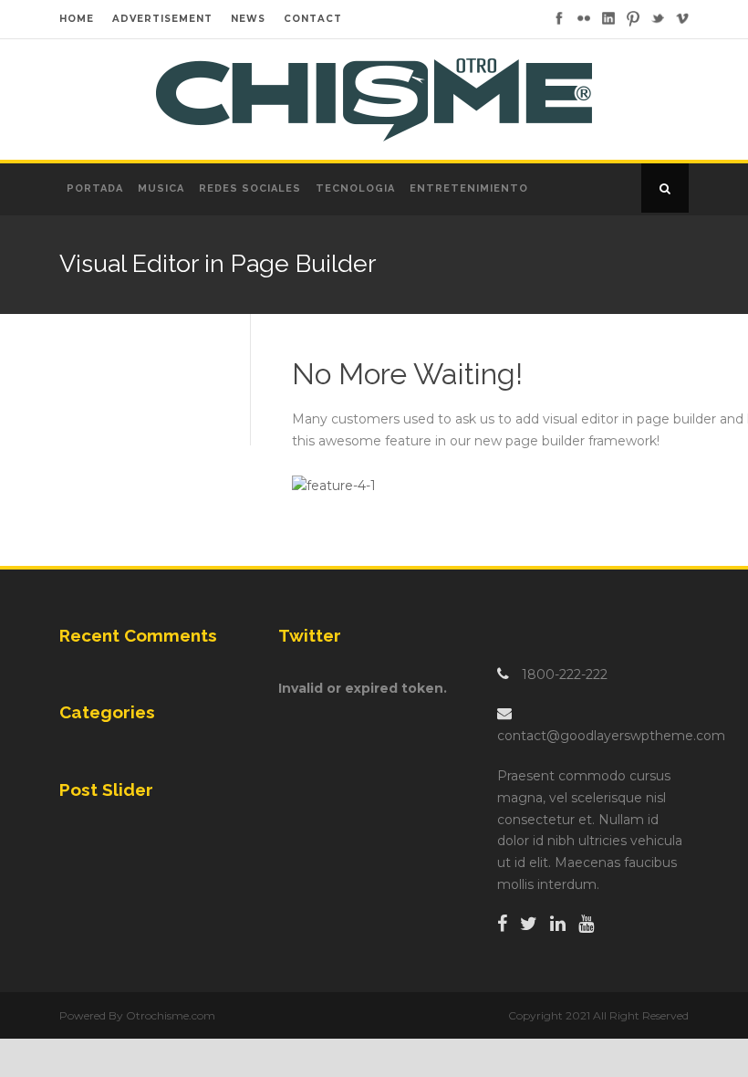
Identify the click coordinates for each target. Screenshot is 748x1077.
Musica (161, 188)
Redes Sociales (250, 188)
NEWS (248, 19)
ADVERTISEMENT (162, 19)
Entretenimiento (469, 188)
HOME (76, 19)
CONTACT (313, 19)
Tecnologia (355, 188)
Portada (95, 188)
